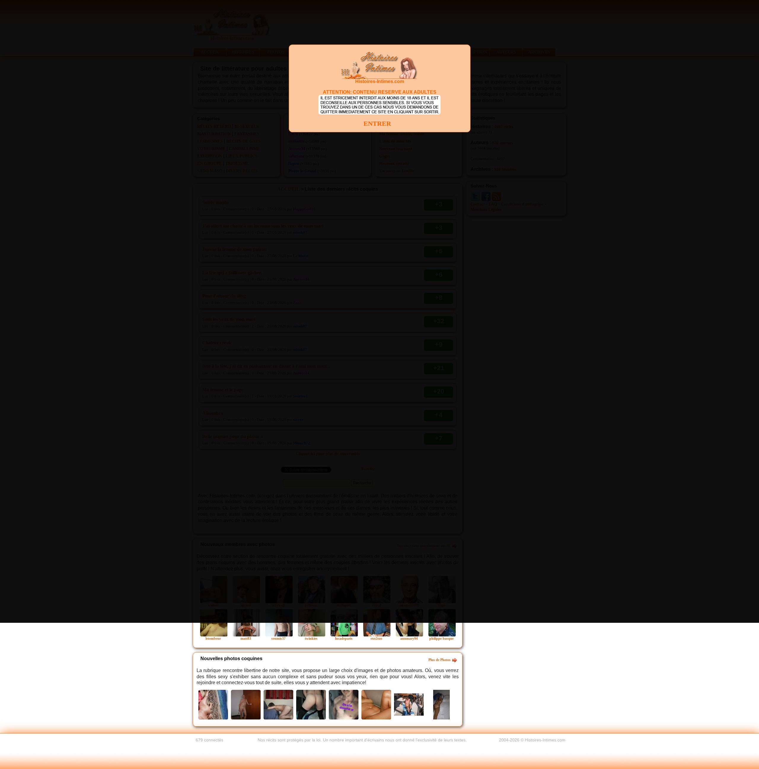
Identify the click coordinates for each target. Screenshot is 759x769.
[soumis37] (278, 704)
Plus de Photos (439, 660)
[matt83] (246, 704)
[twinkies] (343, 704)
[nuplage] (213, 704)
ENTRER (377, 123)
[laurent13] (376, 704)
